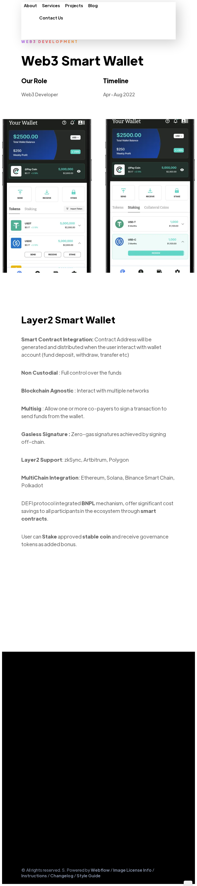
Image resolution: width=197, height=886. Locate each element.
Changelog (61, 875)
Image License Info (132, 870)
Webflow (101, 870)
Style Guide (89, 875)
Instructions (34, 875)
